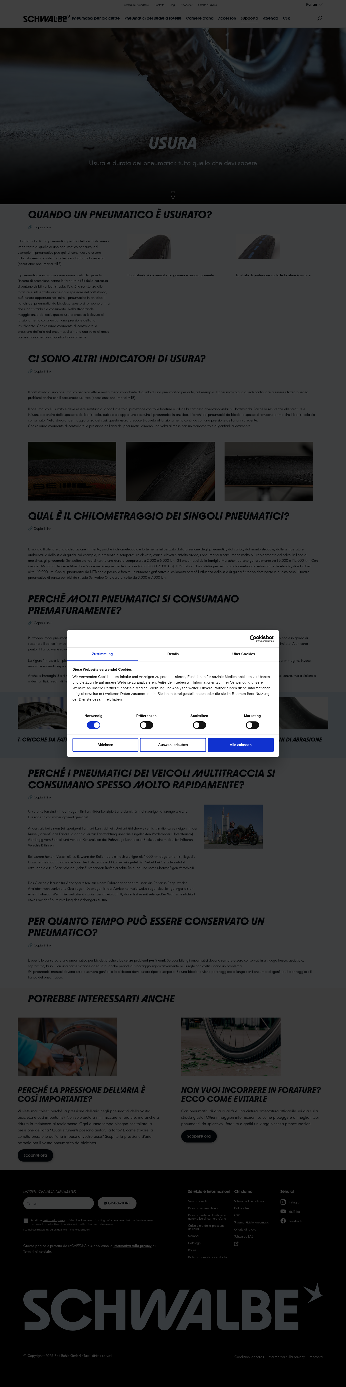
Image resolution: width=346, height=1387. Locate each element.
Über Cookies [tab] (243, 654)
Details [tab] (173, 654)
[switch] (146, 725)
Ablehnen (105, 745)
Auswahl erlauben (173, 745)
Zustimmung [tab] (102, 654)
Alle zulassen (241, 745)
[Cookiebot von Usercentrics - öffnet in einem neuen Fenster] (253, 638)
